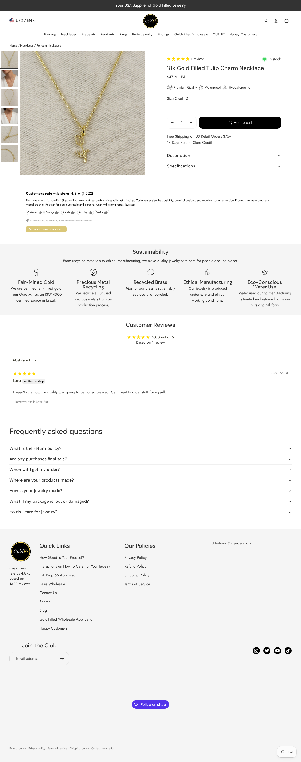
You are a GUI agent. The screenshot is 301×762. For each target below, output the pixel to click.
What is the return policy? (35, 448)
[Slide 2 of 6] (9, 78)
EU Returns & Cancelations (231, 543)
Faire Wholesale (52, 584)
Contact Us (48, 592)
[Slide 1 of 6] (9, 59)
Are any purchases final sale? (38, 459)
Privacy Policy (135, 557)
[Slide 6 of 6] (9, 153)
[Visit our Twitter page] (266, 650)
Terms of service (57, 748)
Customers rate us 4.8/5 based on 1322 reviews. (20, 576)
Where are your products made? (41, 480)
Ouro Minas (28, 294)
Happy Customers (53, 628)
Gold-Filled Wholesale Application (67, 619)
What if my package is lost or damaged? (49, 501)
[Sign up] (62, 659)
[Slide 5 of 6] (9, 134)
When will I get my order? (34, 469)
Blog (43, 610)
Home (13, 45)
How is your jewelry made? (35, 491)
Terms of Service (137, 584)
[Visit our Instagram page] (256, 650)
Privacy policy (36, 748)
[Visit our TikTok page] (288, 650)
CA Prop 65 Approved (58, 575)
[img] (24, 373)
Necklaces (26, 45)
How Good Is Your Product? (62, 557)
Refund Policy (135, 566)
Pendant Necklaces (48, 45)
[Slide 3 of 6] (9, 97)
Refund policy (17, 748)
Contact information (103, 748)
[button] (179, 59)
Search (45, 601)
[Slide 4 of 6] (9, 116)
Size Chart (175, 98)
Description (178, 155)
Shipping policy (79, 748)
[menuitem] (50, 34)
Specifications (181, 166)
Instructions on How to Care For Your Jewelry (75, 566)
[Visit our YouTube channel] (277, 650)
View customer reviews (46, 229)
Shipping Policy (136, 575)
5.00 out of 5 (163, 337)
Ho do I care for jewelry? (33, 512)
